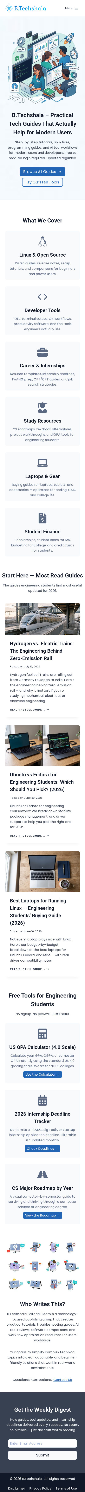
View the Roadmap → (42, 1215)
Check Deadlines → (42, 1148)
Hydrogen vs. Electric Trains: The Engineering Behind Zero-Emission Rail (42, 651)
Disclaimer (16, 1488)
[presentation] (42, 619)
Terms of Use (66, 1488)
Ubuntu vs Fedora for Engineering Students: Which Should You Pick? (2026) (42, 782)
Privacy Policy (40, 1488)
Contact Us (62, 1379)
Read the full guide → (29, 709)
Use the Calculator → (42, 1074)
